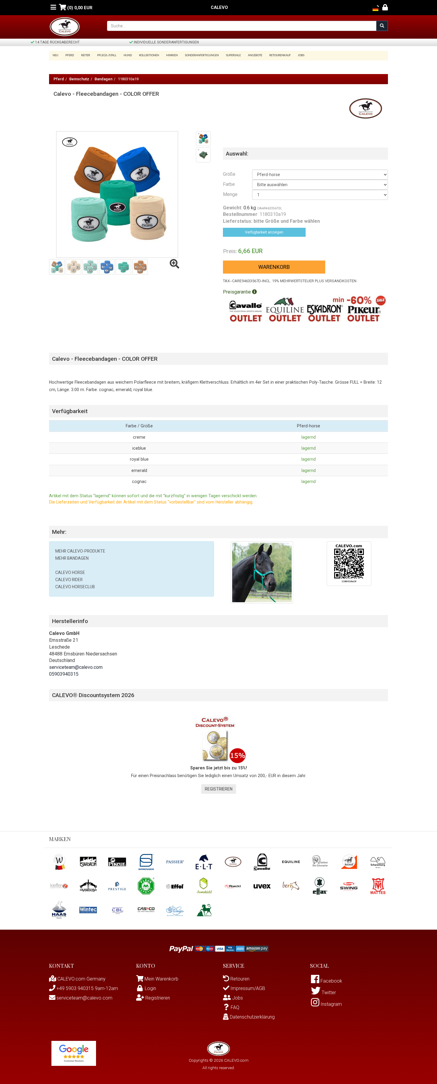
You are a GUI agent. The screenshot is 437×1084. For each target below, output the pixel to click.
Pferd (59, 79)
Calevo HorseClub (75, 586)
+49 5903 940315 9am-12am (86, 988)
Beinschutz (79, 79)
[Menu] (53, 7)
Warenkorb (274, 267)
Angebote (255, 55)
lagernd (308, 437)
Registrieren (218, 789)
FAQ (235, 1007)
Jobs (301, 55)
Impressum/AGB (247, 988)
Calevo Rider (69, 579)
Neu (55, 55)
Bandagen (103, 79)
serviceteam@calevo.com (76, 667)
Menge (230, 194)
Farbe (229, 184)
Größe (229, 174)
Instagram (330, 1004)
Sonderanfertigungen (202, 55)
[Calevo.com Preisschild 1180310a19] (349, 563)
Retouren (239, 979)
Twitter (328, 992)
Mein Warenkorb (161, 979)
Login (150, 988)
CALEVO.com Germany (81, 979)
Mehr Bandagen (72, 558)
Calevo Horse (70, 572)
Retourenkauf (280, 55)
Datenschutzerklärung (252, 1017)
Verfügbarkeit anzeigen (264, 232)
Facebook (330, 981)
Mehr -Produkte (80, 551)
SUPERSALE (233, 55)
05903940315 (63, 674)
